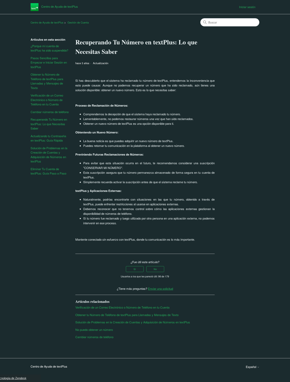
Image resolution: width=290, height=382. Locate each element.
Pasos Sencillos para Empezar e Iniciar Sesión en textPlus (49, 62)
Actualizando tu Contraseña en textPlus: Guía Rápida (48, 138)
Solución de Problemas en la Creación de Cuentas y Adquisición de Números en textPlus (49, 154)
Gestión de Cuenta (78, 22)
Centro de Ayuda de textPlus (47, 22)
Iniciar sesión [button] (247, 7)
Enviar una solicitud (160, 288)
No (155, 269)
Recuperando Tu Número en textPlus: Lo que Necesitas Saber (49, 123)
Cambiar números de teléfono (50, 112)
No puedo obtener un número (94, 330)
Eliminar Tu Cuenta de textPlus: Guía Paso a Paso (48, 171)
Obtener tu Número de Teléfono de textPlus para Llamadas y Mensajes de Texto (47, 81)
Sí (135, 269)
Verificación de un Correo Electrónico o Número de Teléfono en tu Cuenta (47, 99)
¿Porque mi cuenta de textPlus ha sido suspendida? (49, 48)
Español (251, 366)
